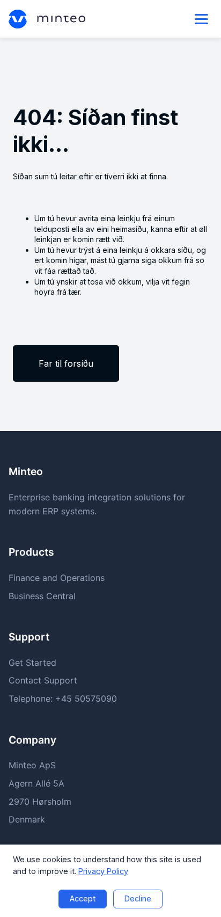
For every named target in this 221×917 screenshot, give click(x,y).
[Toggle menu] (201, 19)
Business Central (42, 596)
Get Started (32, 662)
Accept (82, 898)
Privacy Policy (103, 871)
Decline (137, 898)
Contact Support (43, 680)
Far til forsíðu (66, 363)
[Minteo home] (47, 19)
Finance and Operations (57, 577)
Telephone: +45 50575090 (63, 698)
